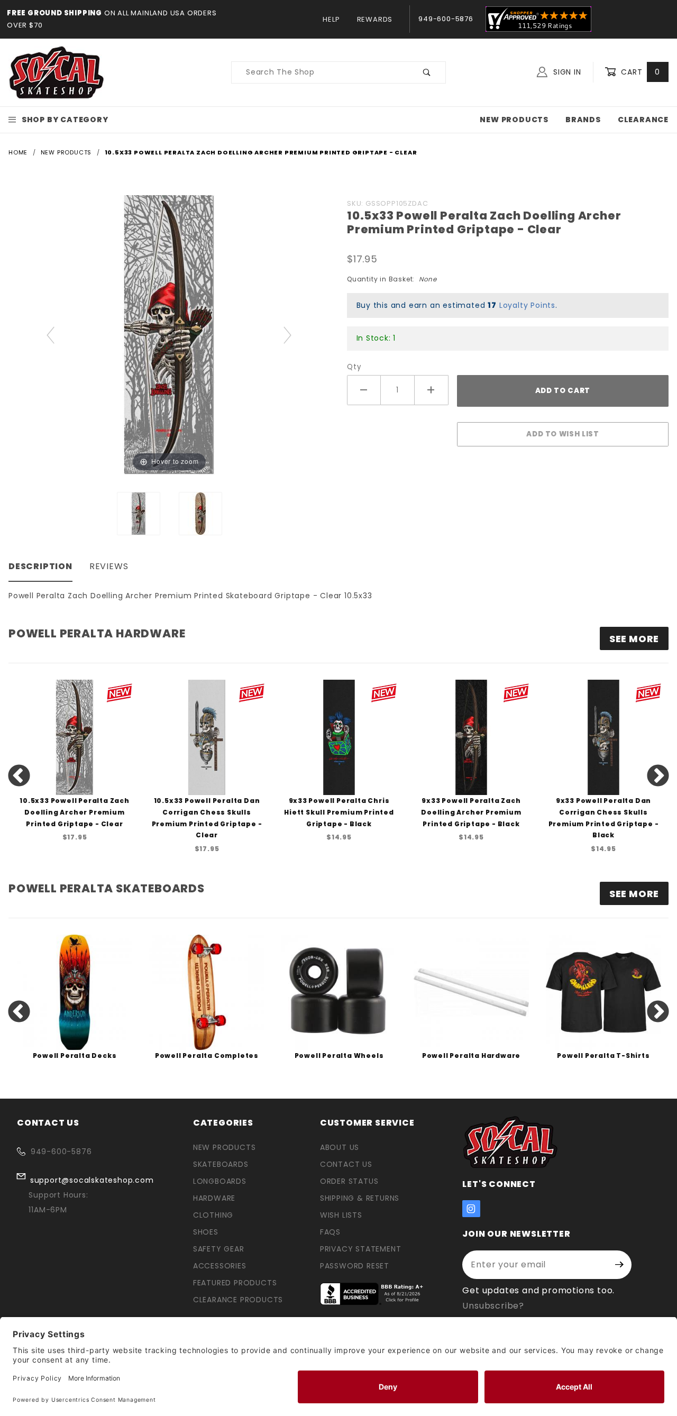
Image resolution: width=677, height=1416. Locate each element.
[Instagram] (471, 1208)
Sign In (566, 72)
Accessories (219, 1265)
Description (40, 566)
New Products (514, 119)
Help (331, 19)
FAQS (330, 1232)
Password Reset (354, 1265)
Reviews (109, 566)
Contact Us (346, 1164)
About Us (339, 1147)
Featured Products (235, 1282)
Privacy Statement (360, 1249)
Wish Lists (341, 1215)
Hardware (214, 1198)
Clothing (213, 1215)
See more (634, 638)
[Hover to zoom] (169, 334)
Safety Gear (218, 1249)
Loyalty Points (527, 305)
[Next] (288, 334)
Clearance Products (238, 1299)
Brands (583, 119)
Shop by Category (65, 119)
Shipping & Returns (359, 1198)
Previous (19, 776)
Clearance (643, 119)
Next (658, 776)
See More (634, 893)
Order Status (349, 1181)
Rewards (375, 19)
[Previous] (51, 334)
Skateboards (221, 1164)
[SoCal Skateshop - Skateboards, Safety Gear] (56, 72)
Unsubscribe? (493, 1306)
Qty (354, 367)
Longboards (219, 1181)
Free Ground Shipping (54, 13)
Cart (639, 72)
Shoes (205, 1232)
